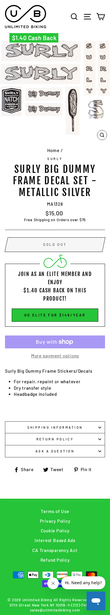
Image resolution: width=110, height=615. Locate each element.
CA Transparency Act (55, 550)
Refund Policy (55, 560)
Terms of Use (55, 511)
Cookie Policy (55, 530)
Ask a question (55, 451)
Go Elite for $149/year (55, 315)
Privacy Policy (55, 521)
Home (53, 150)
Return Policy (55, 439)
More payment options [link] (55, 355)
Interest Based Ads (55, 540)
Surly (54, 159)
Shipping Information (55, 427)
